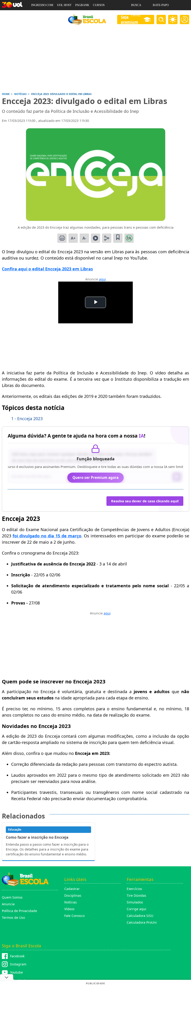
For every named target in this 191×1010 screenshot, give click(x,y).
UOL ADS (37, 15)
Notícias (70, 902)
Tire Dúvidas (136, 895)
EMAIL (136, 15)
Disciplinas (72, 895)
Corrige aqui (136, 909)
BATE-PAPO (161, 5)
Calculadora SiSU (140, 915)
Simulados (135, 902)
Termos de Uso (13, 917)
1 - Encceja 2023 (27, 418)
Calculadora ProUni (142, 922)
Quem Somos (12, 897)
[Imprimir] (62, 238)
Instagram (18, 964)
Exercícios (134, 889)
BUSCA (136, 5)
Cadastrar (72, 889)
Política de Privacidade (19, 911)
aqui (102, 279)
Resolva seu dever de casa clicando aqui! (145, 501)
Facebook (17, 956)
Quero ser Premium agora (95, 477)
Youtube (16, 972)
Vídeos (69, 909)
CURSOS (99, 5)
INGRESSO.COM (42, 5)
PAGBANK (82, 5)
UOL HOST (64, 5)
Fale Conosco (74, 915)
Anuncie (8, 904)
